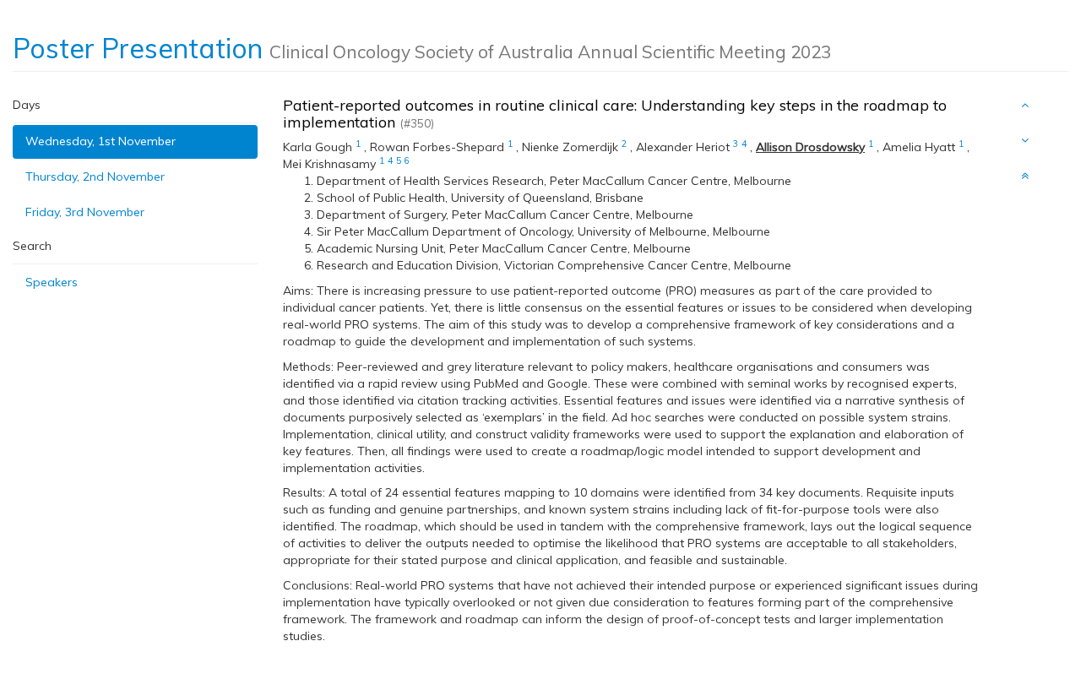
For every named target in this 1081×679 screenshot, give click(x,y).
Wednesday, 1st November (100, 141)
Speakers (51, 282)
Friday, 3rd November (84, 212)
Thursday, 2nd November (95, 176)
